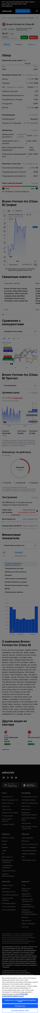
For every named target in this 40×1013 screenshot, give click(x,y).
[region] (20, 994)
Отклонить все (20, 1006)
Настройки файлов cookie (20, 1010)
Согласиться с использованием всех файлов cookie (20, 1000)
